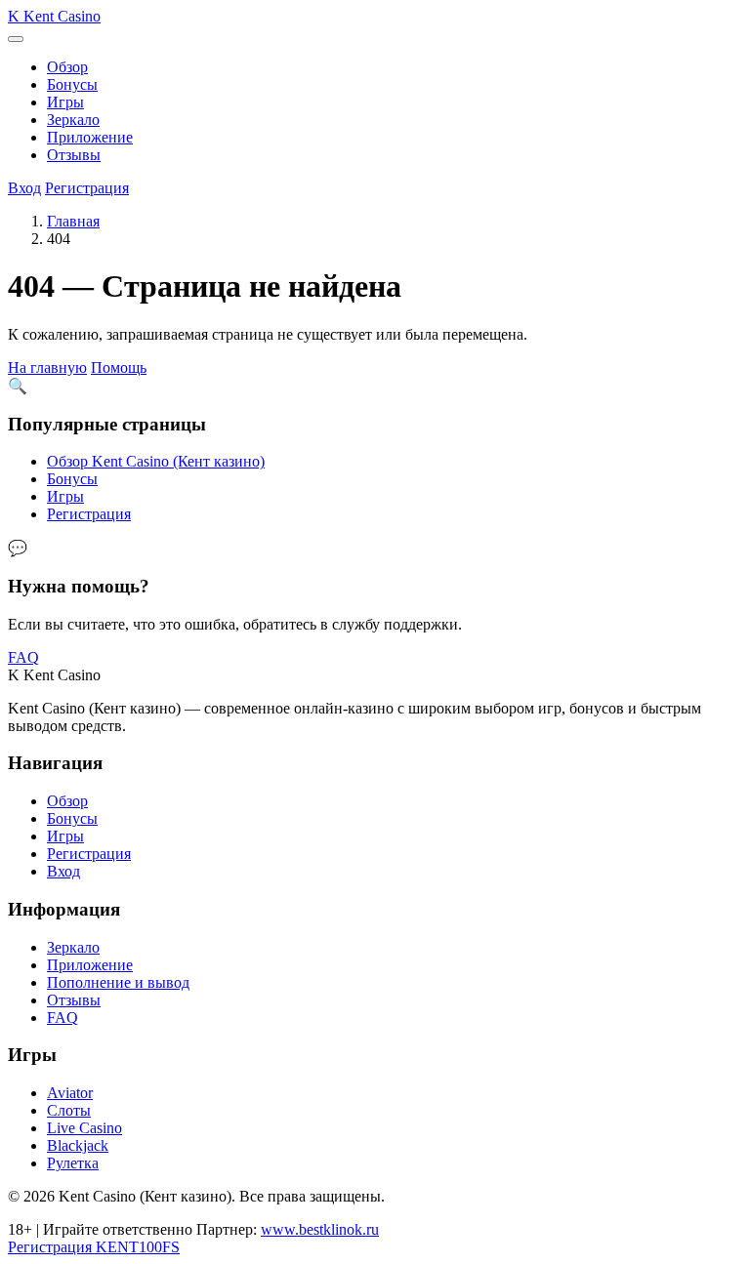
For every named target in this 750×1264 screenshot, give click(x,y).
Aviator (70, 1092)
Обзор (67, 67)
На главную (47, 367)
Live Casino (84, 1128)
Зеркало (73, 119)
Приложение (90, 137)
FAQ (23, 657)
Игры (65, 102)
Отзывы (74, 154)
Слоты (69, 1110)
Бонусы (72, 84)
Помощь (118, 367)
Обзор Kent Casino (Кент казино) (156, 461)
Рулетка (73, 1163)
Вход (24, 188)
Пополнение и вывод (118, 982)
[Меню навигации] (15, 39)
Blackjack (77, 1145)
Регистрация (87, 188)
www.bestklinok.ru (320, 1229)
